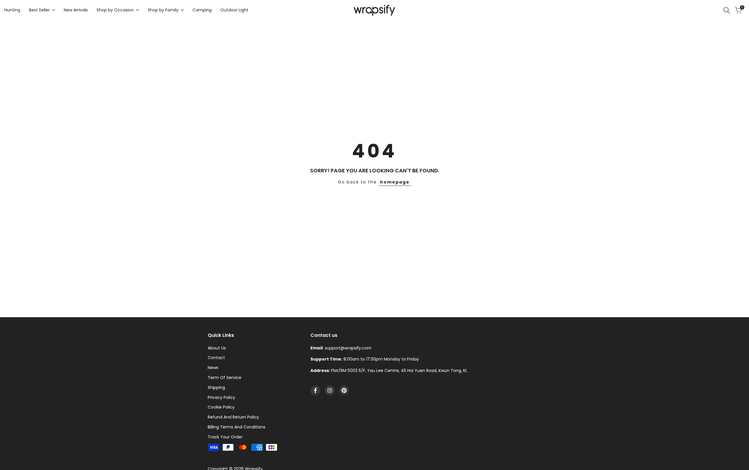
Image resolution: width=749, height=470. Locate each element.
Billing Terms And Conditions (236, 427)
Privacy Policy (221, 397)
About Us (217, 348)
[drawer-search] (727, 10)
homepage (395, 182)
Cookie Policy (221, 407)
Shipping (216, 387)
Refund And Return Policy (233, 417)
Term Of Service (224, 377)
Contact (216, 358)
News (213, 367)
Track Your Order (225, 437)
